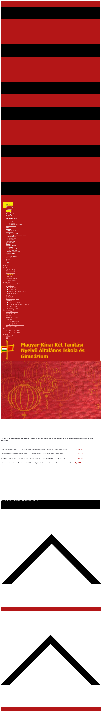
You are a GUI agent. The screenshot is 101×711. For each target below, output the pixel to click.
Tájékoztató (79, 449)
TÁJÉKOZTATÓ (79, 453)
